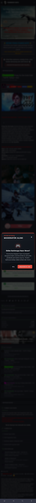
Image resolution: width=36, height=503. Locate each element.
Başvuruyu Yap (24, 266)
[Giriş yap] (13, 501)
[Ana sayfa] (4, 501)
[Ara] (22, 501)
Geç (13, 266)
